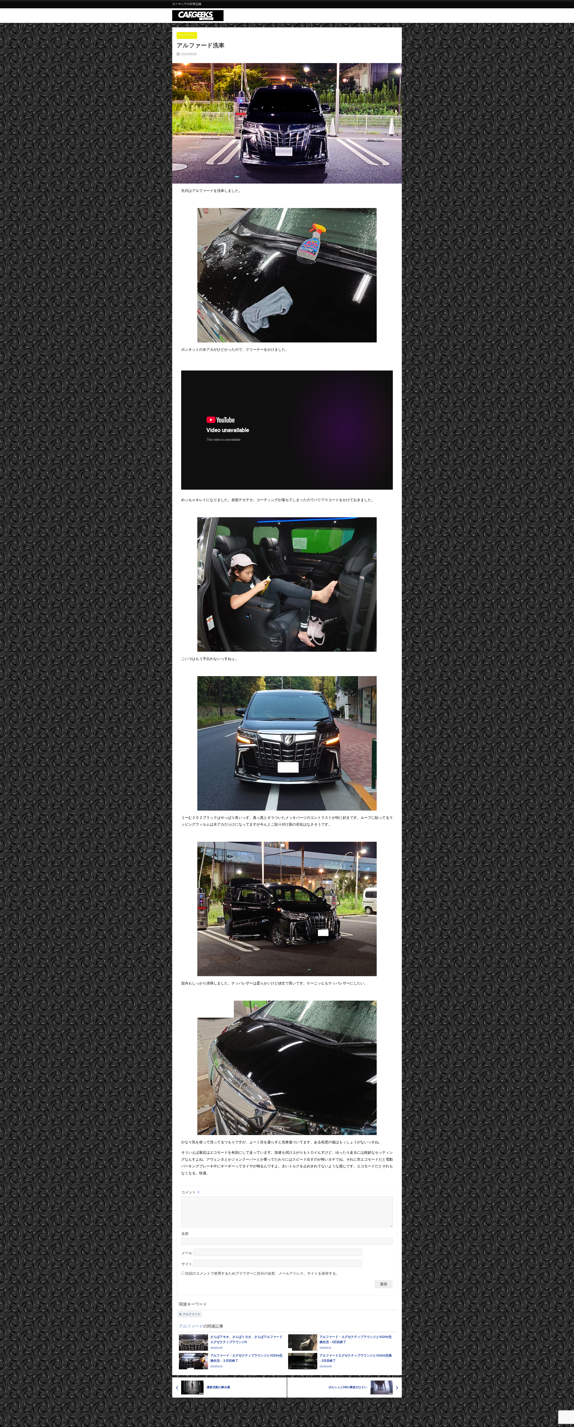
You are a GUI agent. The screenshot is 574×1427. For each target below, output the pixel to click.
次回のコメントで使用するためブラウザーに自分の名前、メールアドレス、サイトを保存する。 (262, 1273)
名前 (185, 1233)
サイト (186, 1264)
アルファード (187, 35)
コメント (190, 1192)
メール (186, 1253)
